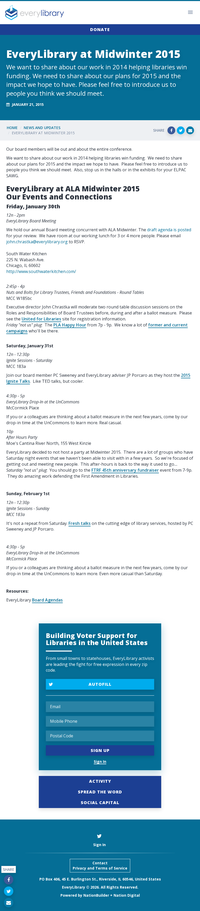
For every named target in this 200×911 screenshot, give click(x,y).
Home (12, 127)
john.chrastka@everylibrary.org (37, 242)
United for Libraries (41, 319)
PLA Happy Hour (69, 325)
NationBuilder (96, 895)
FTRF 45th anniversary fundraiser (125, 470)
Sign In (100, 761)
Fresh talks (79, 523)
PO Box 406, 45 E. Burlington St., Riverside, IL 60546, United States (100, 879)
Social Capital (100, 802)
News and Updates (42, 127)
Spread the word (100, 792)
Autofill (100, 684)
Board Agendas (47, 600)
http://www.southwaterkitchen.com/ (41, 271)
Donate (100, 29)
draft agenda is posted (169, 230)
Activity (100, 781)
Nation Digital (127, 895)
